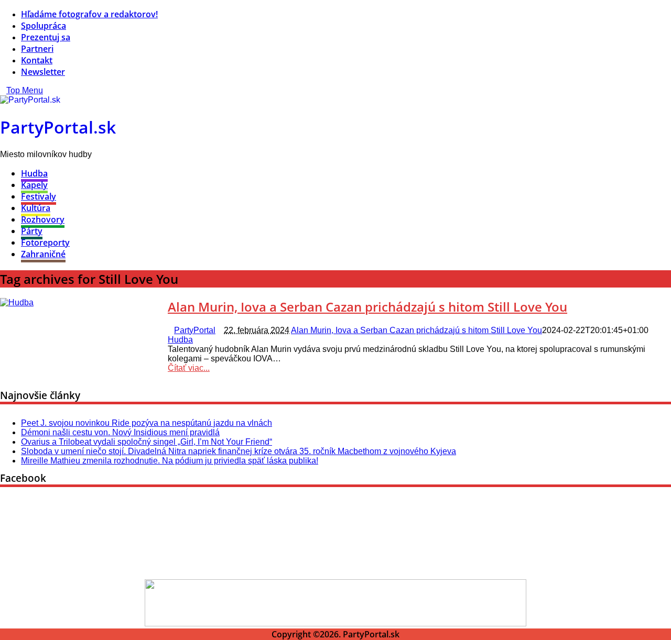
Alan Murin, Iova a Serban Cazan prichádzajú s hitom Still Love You (367, 306)
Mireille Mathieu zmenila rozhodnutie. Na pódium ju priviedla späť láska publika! (169, 460)
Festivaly (38, 196)
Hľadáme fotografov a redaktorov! (89, 14)
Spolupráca (43, 25)
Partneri (37, 48)
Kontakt (36, 60)
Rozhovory (42, 219)
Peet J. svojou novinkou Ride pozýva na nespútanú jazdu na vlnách (146, 422)
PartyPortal (194, 330)
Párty (31, 231)
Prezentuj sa (45, 37)
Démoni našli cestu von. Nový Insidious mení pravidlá (120, 432)
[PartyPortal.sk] (30, 99)
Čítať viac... (189, 367)
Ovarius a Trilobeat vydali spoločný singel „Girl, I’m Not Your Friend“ (146, 441)
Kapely (34, 185)
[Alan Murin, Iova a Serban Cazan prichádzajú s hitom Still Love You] (17, 302)
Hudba (34, 173)
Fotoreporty (45, 242)
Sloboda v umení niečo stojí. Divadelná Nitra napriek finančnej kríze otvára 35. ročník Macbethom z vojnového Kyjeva (238, 451)
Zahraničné (43, 254)
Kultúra (35, 208)
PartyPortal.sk (58, 127)
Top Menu (24, 90)
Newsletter (43, 72)
